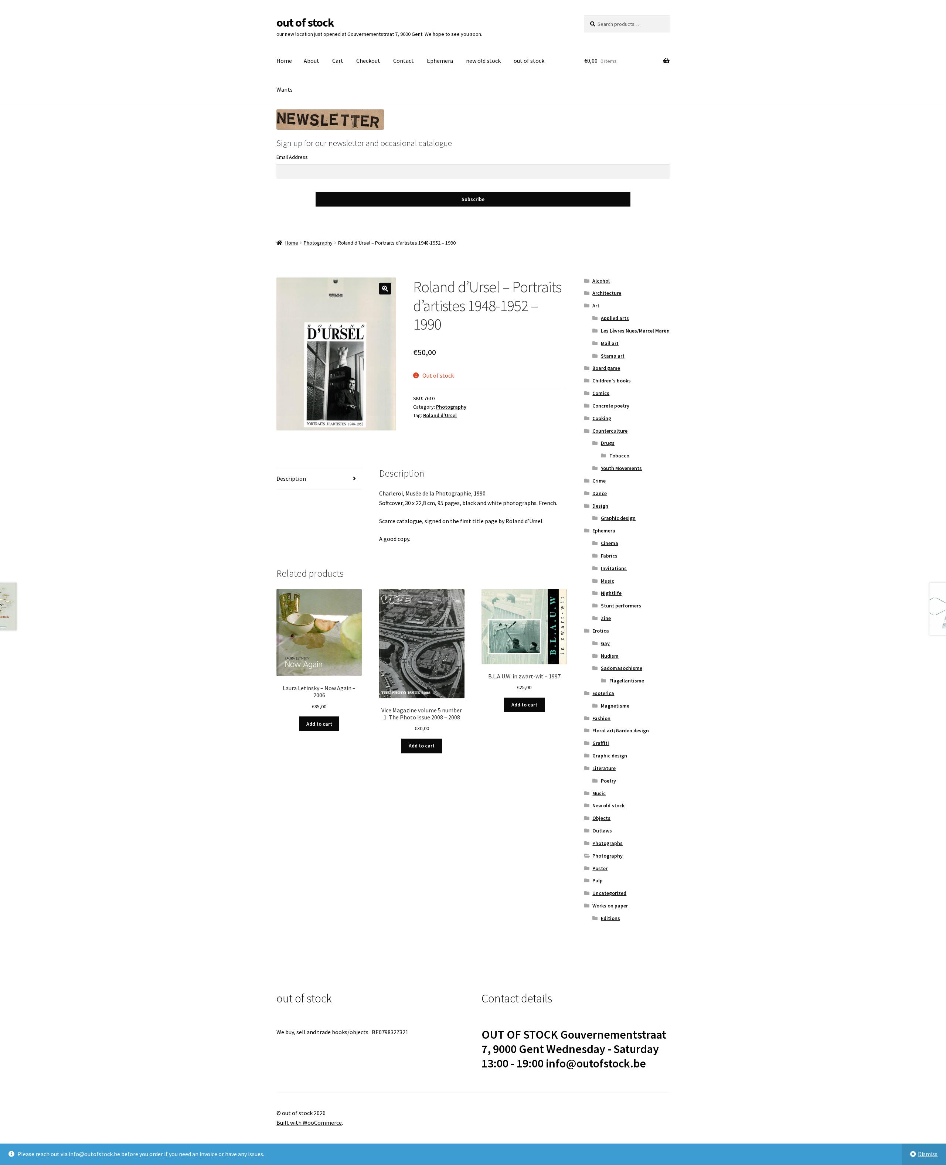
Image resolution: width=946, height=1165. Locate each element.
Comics (600, 393)
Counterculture (609, 430)
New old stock (608, 805)
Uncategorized (609, 893)
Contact (403, 60)
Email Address (292, 157)
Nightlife (611, 593)
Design (600, 506)
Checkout (368, 60)
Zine (606, 618)
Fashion (601, 718)
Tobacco (619, 455)
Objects (601, 818)
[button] (385, 288)
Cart (337, 60)
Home (284, 60)
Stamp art (613, 355)
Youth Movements (621, 468)
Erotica (600, 630)
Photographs (607, 843)
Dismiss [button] (928, 1154)
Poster (600, 868)
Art (595, 305)
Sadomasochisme (621, 668)
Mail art (610, 343)
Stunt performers (621, 605)
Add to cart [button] (319, 724)
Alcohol (601, 280)
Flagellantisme (626, 680)
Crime (599, 480)
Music (607, 581)
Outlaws (602, 830)
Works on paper (610, 905)
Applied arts (615, 318)
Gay (605, 643)
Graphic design (618, 518)
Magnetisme (615, 705)
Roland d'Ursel (440, 415)
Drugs (608, 443)
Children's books (611, 380)
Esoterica (603, 693)
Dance (599, 493)
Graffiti (600, 743)
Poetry (608, 780)
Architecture (606, 293)
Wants (284, 89)
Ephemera (440, 60)
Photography (318, 242)
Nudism (610, 656)
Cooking (601, 418)
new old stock (483, 60)
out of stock (305, 22)
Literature (604, 768)
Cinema (609, 543)
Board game (606, 368)
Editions (610, 918)
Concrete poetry (610, 405)
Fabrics (609, 555)
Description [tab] (291, 478)
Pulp (597, 880)
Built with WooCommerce (309, 1122)
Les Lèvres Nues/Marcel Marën (635, 330)
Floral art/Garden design (620, 730)
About (311, 60)
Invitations (614, 568)
